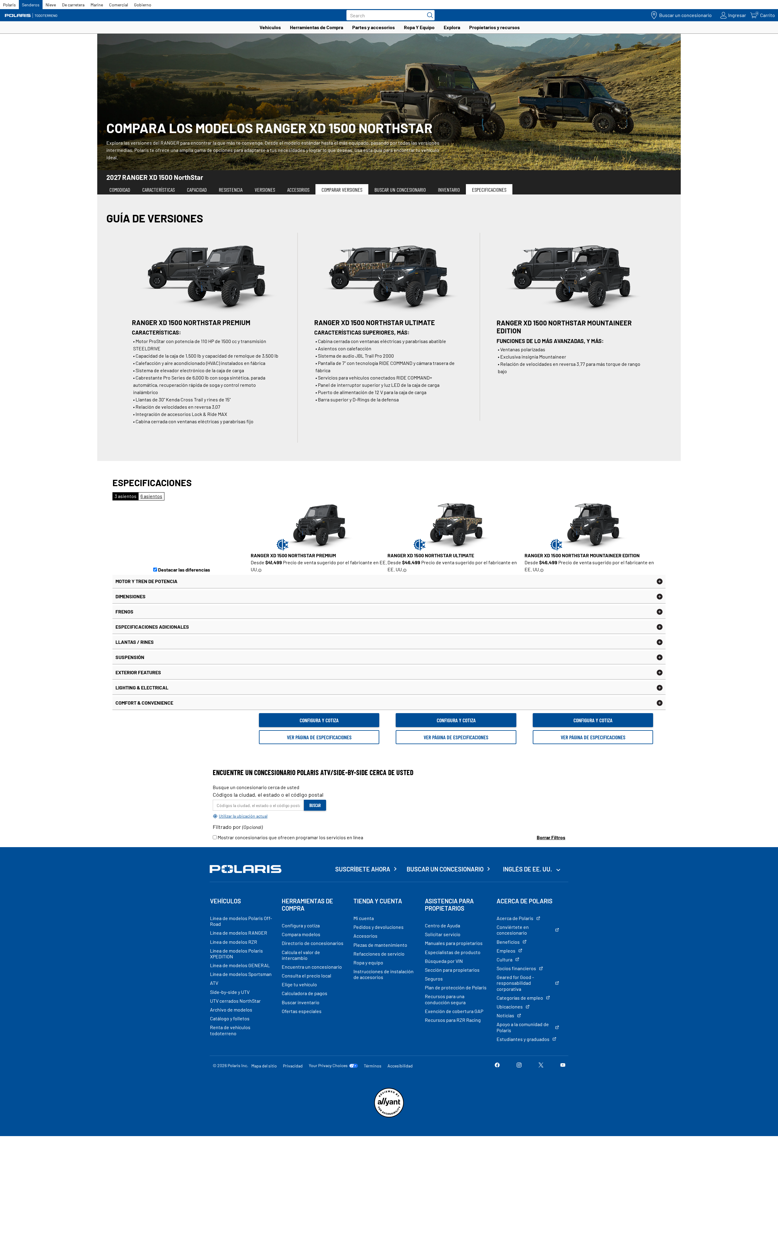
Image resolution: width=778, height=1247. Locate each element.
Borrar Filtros (551, 837)
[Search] (428, 15)
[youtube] (562, 1065)
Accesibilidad (400, 1065)
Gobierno (142, 4)
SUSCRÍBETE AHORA (362, 869)
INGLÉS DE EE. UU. (528, 869)
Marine (97, 4)
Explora (452, 27)
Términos (372, 1065)
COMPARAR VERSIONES (342, 189)
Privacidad (293, 1065)
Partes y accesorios (373, 27)
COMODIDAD (119, 189)
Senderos (31, 4)
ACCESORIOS (298, 189)
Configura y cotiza (319, 720)
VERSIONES (265, 189)
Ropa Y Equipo (419, 27)
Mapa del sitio (264, 1065)
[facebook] (497, 1065)
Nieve (51, 4)
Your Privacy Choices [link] (328, 1065)
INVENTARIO (449, 189)
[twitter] (541, 1065)
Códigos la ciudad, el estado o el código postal (268, 794)
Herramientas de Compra (316, 27)
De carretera (73, 4)
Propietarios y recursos (494, 27)
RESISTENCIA (231, 189)
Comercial (118, 4)
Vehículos (270, 27)
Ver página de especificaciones (319, 737)
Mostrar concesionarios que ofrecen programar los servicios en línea (290, 837)
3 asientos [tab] (125, 496)
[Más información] (260, 569)
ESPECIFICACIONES (489, 189)
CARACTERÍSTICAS (158, 189)
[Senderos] (32, 15)
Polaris (9, 4)
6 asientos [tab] (151, 496)
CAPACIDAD (197, 189)
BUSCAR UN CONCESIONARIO (400, 189)
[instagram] (519, 1065)
